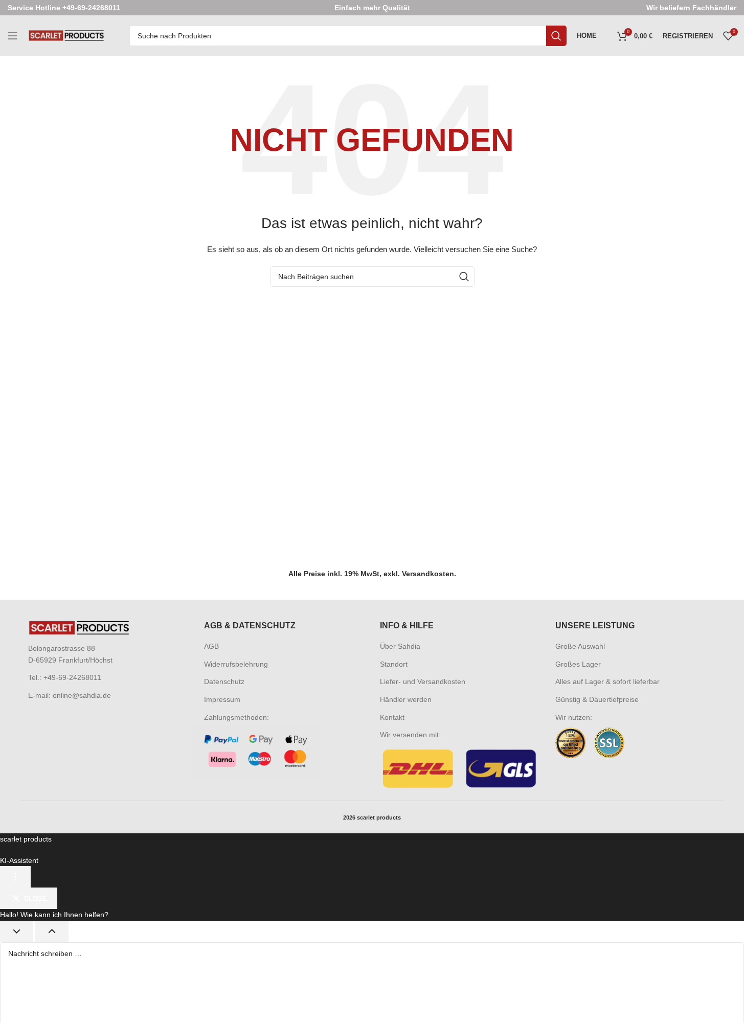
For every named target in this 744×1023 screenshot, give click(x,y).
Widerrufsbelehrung (236, 664)
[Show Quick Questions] (52, 931)
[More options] (15, 877)
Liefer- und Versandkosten (422, 681)
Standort (394, 664)
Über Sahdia (400, 646)
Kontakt (392, 717)
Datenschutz (224, 681)
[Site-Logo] (66, 35)
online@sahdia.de (82, 695)
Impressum (222, 699)
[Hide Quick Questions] (16, 931)
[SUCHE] (556, 36)
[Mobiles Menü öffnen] (13, 36)
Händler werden (406, 699)
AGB (211, 646)
